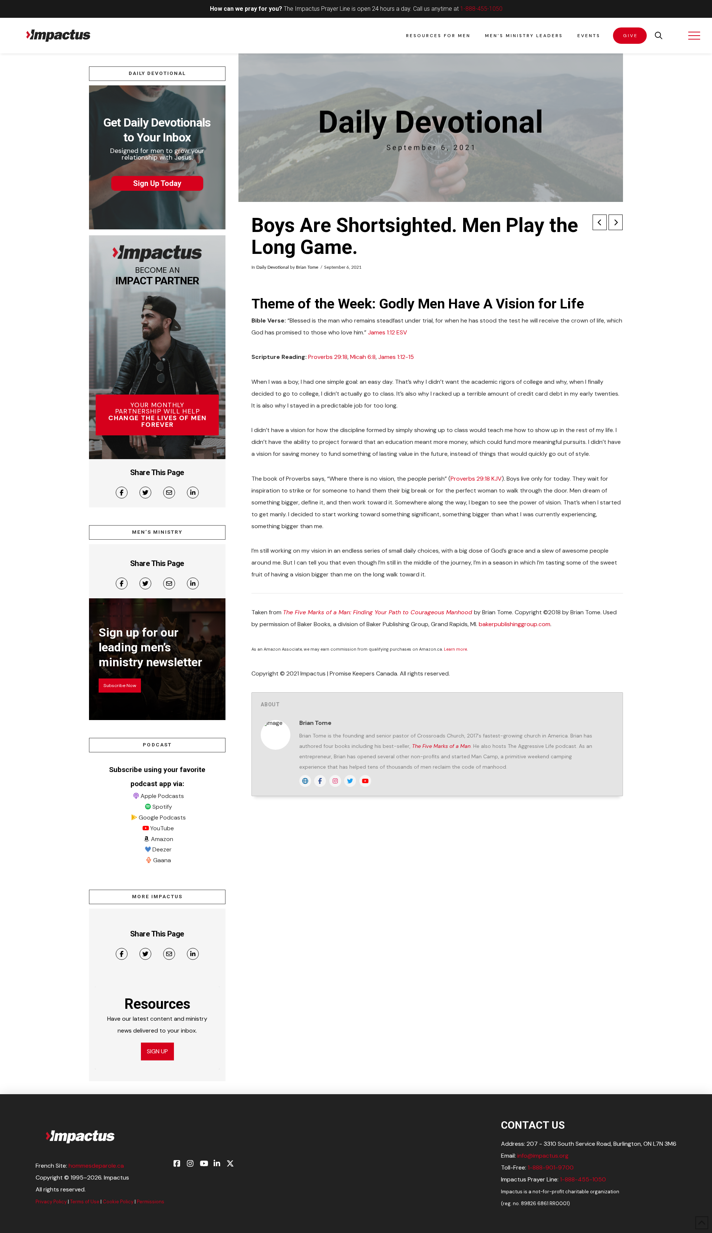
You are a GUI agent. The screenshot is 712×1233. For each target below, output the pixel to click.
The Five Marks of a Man (441, 746)
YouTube (162, 828)
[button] (659, 36)
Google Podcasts (162, 817)
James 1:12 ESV (387, 332)
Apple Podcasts (162, 796)
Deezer (162, 849)
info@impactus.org (542, 1156)
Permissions (150, 1201)
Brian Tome (307, 267)
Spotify (162, 807)
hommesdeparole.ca (96, 1166)
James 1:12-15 (396, 357)
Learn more (455, 649)
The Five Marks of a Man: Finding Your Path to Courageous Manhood (378, 612)
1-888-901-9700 (551, 1167)
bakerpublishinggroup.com (514, 624)
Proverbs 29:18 (327, 357)
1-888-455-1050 (481, 8)
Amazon (162, 839)
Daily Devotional (272, 267)
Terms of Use (84, 1201)
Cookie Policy (118, 1201)
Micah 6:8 (363, 357)
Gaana (162, 860)
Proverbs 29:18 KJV (476, 479)
